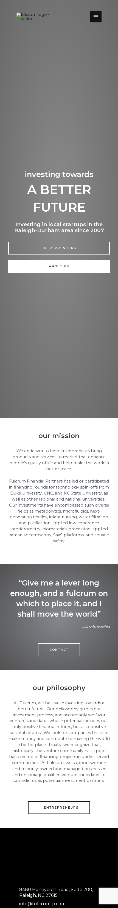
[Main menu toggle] (96, 16)
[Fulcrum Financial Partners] (38, 16)
